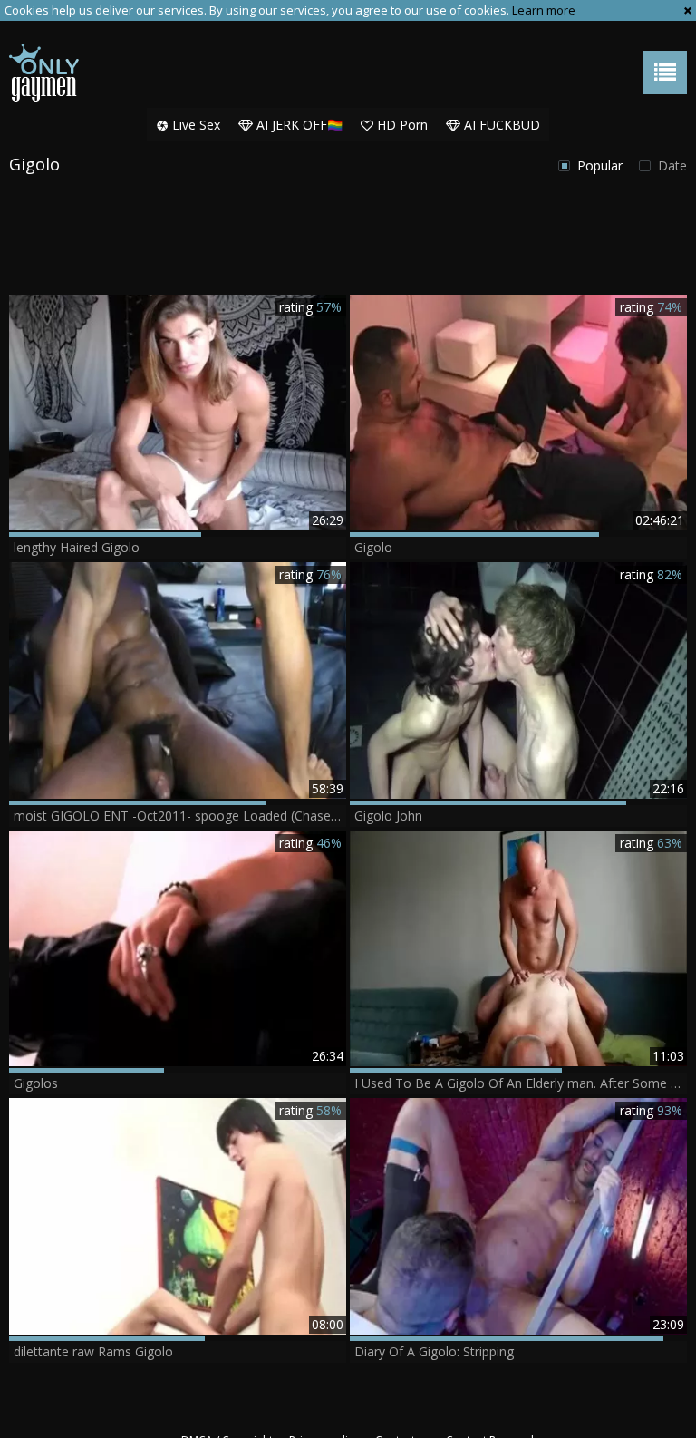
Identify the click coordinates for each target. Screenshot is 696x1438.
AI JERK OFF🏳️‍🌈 (298, 124)
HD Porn (400, 124)
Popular (598, 165)
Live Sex (194, 124)
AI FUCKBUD (500, 124)
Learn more (543, 10)
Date (670, 165)
